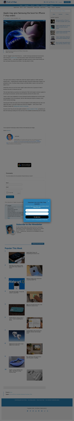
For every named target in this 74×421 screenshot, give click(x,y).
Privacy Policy (45, 219)
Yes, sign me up (37, 217)
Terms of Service (39, 219)
